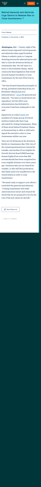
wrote (19, 94)
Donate (31, 3)
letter (23, 114)
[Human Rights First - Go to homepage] (4, 3)
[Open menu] (37, 3)
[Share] (23, 18)
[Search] (24, 3)
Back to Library (10, 219)
